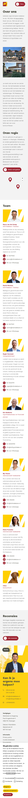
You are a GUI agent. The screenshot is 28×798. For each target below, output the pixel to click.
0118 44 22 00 (10, 690)
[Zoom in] (22, 178)
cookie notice (10, 773)
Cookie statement (9, 740)
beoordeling (19, 18)
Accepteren (7, 794)
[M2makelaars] (5, 4)
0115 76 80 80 (10, 692)
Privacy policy (7, 737)
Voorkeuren (8, 781)
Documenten (7, 742)
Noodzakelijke (9, 778)
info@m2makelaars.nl (13, 696)
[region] (14, 185)
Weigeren (7, 787)
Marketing (19, 781)
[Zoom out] (22, 180)
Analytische (20, 778)
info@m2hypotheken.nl (13, 699)
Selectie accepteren (10, 790)
